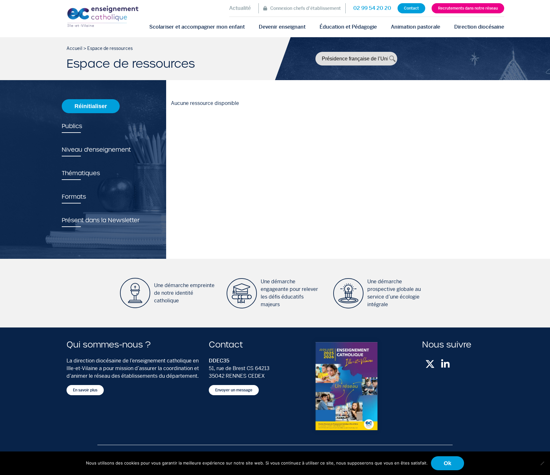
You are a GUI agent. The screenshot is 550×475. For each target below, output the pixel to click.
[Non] (542, 463)
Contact (411, 8)
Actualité (240, 8)
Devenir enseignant (282, 27)
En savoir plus (85, 390)
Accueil (74, 48)
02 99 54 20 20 (372, 8)
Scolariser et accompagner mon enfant (197, 27)
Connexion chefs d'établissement (305, 8)
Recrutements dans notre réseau (468, 8)
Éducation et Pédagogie (348, 27)
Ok (447, 463)
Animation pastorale (415, 27)
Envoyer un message (233, 390)
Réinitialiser (90, 106)
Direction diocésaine (479, 27)
